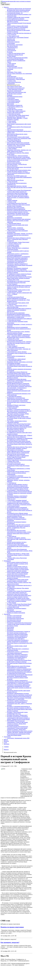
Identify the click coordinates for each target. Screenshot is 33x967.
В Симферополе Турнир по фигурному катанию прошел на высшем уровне (17, 580)
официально (10, 628)
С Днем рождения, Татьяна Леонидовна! (18, 242)
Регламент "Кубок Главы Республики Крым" (19, 604)
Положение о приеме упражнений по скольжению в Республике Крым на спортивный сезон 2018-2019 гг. (17, 637)
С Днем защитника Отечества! (15, 431)
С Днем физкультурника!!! (14, 396)
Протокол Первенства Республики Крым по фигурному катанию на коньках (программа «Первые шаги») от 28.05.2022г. (19, 698)
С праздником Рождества (14, 82)
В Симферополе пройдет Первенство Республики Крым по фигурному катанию (18, 440)
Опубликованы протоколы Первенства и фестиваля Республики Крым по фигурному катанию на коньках (19, 376)
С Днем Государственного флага (16, 53)
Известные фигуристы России (15, 180)
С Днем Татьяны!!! (12, 284)
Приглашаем (10, 103)
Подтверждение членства (14, 620)
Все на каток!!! (11, 529)
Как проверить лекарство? (14, 611)
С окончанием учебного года (15, 106)
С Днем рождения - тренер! (14, 291)
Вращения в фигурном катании (15, 207)
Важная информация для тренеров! (16, 298)
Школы (6, 739)
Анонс (9, 70)
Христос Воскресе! (12, 165)
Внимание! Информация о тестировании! (18, 256)
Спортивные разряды (13, 99)
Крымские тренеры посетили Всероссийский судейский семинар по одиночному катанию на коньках (19, 493)
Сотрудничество (11, 50)
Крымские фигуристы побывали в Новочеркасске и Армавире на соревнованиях (19, 437)
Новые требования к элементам (15, 517)
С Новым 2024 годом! (13, 607)
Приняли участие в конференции (16, 60)
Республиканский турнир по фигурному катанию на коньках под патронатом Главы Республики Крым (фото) (19, 138)
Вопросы (6, 741)
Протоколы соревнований (14, 90)
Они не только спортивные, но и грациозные (19, 73)
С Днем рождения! (12, 181)
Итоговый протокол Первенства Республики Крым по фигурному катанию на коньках (19, 277)
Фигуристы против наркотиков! (16, 312)
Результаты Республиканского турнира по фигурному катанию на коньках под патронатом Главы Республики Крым (18, 633)
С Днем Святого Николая (14, 141)
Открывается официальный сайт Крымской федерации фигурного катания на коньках (19, 9)
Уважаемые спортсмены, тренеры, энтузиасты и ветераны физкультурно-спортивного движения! (19, 235)
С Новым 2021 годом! (13, 338)
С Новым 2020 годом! (13, 279)
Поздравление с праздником (15, 44)
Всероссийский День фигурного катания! (18, 524)
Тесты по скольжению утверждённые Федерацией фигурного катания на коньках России (19, 402)
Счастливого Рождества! (14, 462)
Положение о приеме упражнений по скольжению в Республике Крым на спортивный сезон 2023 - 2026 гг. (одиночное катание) (19, 703)
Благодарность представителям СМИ (17, 194)
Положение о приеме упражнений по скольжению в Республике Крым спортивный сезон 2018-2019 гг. (19, 265)
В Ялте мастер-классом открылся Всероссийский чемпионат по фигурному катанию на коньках (18, 30)
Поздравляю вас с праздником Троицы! (18, 37)
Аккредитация (11, 40)
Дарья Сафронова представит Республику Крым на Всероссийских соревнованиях (18, 452)
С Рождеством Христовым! (14, 147)
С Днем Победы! (11, 483)
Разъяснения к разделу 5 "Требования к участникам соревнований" (18, 254)
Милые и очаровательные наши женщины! (19, 219)
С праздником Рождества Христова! (17, 203)
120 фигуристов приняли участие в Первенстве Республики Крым (16, 542)
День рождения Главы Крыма (15, 129)
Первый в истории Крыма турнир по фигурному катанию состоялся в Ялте (17, 567)
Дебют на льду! (11, 498)
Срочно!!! (9, 295)
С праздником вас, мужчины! (15, 475)
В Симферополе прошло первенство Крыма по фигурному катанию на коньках (19, 274)
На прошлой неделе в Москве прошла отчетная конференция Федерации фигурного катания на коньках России (19, 515)
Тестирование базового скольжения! (17, 507)
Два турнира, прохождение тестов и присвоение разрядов (17, 421)
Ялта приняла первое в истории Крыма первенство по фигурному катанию (18, 570)
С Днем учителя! (11, 122)
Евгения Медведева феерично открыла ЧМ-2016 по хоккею (17, 20)
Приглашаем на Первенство (14, 105)
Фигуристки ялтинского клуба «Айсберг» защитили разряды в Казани (18, 332)
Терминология (11, 49)
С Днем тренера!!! (12, 408)
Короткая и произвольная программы (17, 57)
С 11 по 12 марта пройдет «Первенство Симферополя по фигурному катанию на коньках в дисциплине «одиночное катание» (19, 503)
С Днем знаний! (11, 121)
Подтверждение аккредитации (15, 618)
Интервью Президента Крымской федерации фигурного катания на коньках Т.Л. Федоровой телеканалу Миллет (19, 428)
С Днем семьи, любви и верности (16, 111)
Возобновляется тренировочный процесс (18, 314)
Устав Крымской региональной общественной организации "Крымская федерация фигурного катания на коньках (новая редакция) (19, 677)
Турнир (9, 75)
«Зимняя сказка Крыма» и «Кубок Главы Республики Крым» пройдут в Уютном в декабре (18, 555)
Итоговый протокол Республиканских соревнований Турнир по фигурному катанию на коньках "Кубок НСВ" (17, 728)
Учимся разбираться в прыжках (15, 18)
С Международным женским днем (16, 92)
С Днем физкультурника (13, 114)
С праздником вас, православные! (16, 359)
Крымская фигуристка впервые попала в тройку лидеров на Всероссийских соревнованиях (18, 473)
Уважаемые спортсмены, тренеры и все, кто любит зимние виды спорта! (19, 150)
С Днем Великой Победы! (14, 360)
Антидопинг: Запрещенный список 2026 (18, 738)
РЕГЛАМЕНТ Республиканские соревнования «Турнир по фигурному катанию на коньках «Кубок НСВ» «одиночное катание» (17, 723)
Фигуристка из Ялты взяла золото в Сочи (18, 289)
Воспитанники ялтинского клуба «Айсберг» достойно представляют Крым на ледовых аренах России (19, 343)
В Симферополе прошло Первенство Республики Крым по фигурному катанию (18, 372)
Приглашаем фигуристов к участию (17, 186)
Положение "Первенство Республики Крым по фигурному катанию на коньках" (19, 661)
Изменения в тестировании (14, 217)
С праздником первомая (13, 101)
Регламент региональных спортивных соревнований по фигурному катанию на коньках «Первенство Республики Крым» (18, 718)
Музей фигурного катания (14, 93)
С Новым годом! (11, 201)
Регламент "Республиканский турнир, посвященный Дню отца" (17, 712)
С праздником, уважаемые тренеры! (17, 500)
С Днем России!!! (12, 304)
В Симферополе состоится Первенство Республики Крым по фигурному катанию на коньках (19, 510)
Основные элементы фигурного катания (18, 17)
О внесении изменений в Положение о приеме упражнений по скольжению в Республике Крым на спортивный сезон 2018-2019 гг (19, 642)
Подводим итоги (11, 76)
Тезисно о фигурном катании (15, 112)
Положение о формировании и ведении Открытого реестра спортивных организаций (19, 694)
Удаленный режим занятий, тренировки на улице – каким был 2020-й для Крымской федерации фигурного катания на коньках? (19, 336)
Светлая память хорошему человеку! (17, 448)
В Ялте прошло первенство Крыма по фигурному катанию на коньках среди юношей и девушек (17, 564)
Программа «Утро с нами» (14, 72)
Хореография (10, 65)
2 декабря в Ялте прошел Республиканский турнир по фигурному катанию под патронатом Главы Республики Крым (19, 192)
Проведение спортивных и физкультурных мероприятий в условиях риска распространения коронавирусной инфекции (19, 317)
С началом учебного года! (14, 243)
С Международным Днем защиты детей (18, 302)
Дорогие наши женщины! (14, 163)
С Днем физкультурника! (14, 320)
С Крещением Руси (12, 47)
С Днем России (11, 108)
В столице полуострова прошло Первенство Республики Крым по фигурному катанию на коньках (19, 444)
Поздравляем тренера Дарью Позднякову (18, 425)
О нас (5, 742)
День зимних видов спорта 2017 (16, 88)
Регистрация (10, 627)
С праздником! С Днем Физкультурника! (18, 490)
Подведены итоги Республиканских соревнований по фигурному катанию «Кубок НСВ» (19, 551)
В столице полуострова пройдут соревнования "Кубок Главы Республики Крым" (18, 466)
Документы (7, 614)
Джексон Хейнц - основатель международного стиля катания (15, 228)
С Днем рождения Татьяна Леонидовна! (18, 115)
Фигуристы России (12, 46)
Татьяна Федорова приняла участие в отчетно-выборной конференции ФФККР (18, 172)
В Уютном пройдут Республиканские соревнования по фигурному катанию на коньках (18, 546)
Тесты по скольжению (13, 246)
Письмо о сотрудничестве (14, 617)
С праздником (11, 43)
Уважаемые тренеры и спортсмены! (17, 269)
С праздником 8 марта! (13, 506)
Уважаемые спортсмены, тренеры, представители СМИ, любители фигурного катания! (19, 539)
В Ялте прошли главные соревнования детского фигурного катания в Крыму (17, 573)
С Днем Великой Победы (14, 223)
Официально (10, 174)
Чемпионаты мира (12, 66)
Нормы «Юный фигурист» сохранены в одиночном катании (18, 248)
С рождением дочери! (13, 245)
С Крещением (11, 83)
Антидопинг (7, 736)
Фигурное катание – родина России (17, 164)
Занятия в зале (11, 39)
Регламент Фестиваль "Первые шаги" (17, 715)
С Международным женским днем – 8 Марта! (19, 435)
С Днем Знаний (11, 56)
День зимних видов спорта (14, 86)
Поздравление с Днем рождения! (16, 116)
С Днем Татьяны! (12, 148)
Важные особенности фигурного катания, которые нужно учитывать (18, 205)
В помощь (10, 52)
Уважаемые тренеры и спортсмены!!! (17, 496)
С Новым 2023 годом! (13, 461)
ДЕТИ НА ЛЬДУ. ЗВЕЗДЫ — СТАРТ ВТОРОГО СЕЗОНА (17, 119)
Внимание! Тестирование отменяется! (17, 268)
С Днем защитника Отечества (15, 89)
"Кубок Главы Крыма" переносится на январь (19, 460)
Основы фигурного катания (14, 109)
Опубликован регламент (13, 363)
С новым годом (11, 80)
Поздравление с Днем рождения (16, 79)
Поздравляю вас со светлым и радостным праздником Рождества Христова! (18, 281)
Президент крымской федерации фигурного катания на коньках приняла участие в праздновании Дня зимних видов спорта (19, 212)
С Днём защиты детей (13, 36)
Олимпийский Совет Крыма (15, 77)
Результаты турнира (12, 625)
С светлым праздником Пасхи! (15, 297)
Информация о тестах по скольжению (17, 327)
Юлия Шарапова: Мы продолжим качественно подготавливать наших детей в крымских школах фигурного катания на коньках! (19, 533)
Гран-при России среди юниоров (16, 454)
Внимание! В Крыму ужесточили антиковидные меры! (16, 405)
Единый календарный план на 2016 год (18, 11)
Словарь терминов (12, 200)
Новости (6, 7)
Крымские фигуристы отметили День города (19, 447)
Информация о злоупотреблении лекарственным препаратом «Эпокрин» (18, 398)
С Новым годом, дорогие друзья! (16, 145)
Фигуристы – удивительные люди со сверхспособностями (17, 306)
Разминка (9, 95)
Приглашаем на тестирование (15, 449)
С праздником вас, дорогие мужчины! (17, 155)
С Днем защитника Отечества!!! (16, 347)
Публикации (7, 560)
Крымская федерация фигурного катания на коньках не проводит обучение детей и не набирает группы (19, 287)
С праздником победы (13, 102)
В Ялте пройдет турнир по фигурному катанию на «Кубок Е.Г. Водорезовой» (17, 26)
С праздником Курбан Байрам (15, 59)
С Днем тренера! (11, 602)
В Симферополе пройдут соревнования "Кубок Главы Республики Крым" (18, 456)
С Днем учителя (11, 63)
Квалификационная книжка (14, 96)
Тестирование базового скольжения (17, 497)
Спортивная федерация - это (15, 13)
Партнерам (10, 69)
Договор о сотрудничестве (14, 615)
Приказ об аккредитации (14, 621)
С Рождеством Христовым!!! (15, 340)
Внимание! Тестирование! (14, 458)
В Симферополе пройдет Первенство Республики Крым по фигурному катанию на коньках (19, 366)
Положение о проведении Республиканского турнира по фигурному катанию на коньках (19, 623)
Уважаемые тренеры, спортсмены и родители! (19, 362)
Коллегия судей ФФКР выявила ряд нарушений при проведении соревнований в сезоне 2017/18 (19, 177)
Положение (10, 630)
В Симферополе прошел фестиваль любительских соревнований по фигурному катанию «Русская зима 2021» (19, 380)
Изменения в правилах (13, 41)
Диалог (9, 62)
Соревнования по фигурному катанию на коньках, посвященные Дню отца (18, 527)
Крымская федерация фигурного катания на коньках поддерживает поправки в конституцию (19, 310)
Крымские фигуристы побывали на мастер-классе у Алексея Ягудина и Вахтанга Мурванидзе (19, 239)
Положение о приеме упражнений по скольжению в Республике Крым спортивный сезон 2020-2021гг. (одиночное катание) (19, 682)
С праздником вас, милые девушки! (17, 351)
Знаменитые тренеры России (15, 54)
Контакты (6, 744)
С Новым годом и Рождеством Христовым (19, 424)
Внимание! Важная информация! (16, 209)
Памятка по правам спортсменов (16, 612)
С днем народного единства (14, 67)
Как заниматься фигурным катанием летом (19, 170)
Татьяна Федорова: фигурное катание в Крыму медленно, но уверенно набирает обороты (18, 197)
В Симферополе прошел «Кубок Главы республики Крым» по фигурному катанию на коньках (19, 418)
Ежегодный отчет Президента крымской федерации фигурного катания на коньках (18, 143)
